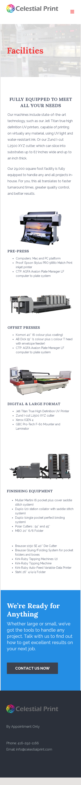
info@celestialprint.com (34, 749)
